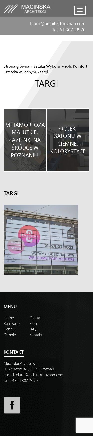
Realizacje (12, 323)
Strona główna (16, 66)
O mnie (10, 334)
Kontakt (36, 334)
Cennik (9, 328)
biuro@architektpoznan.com (58, 23)
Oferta (35, 317)
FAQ (33, 328)
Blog (33, 323)
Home (9, 317)
